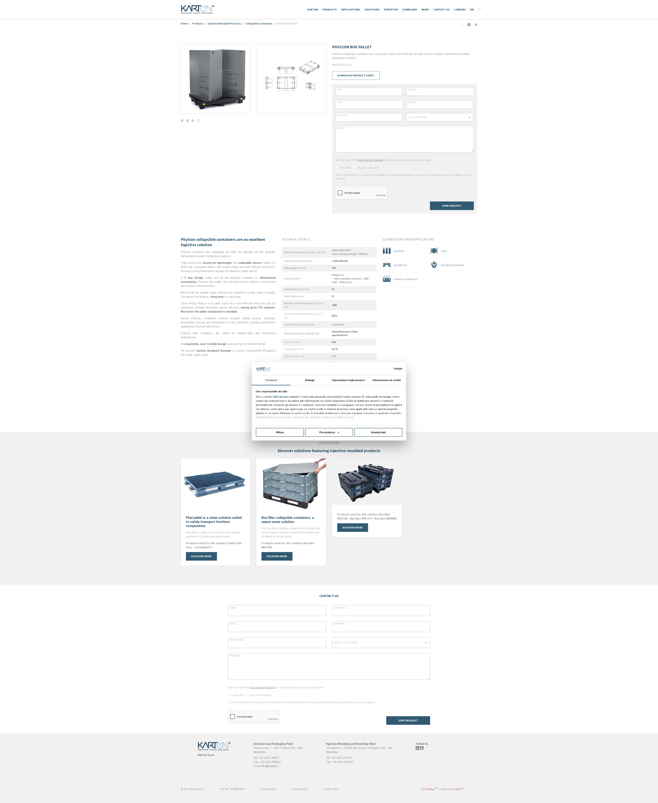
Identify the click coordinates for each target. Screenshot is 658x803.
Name (340, 90)
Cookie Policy (331, 789)
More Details (341, 65)
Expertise (391, 9)
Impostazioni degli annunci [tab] (348, 380)
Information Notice (370, 160)
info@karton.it (269, 766)
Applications (350, 9)
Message (341, 128)
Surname (412, 90)
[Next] (475, 24)
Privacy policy (268, 789)
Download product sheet (355, 75)
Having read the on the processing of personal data (383, 160)
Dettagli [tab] (309, 380)
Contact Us (441, 9)
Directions (260, 752)
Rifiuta (280, 432)
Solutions (372, 9)
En (472, 9)
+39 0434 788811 (269, 758)
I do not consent (367, 167)
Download (410, 9)
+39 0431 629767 (341, 758)
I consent (344, 167)
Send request (452, 205)
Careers (460, 9)
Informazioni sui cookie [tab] (387, 380)
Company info (300, 789)
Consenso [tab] (271, 380)
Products (329, 9)
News (425, 9)
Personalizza (327, 432)
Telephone (343, 115)
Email (340, 102)
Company (412, 102)
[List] (469, 24)
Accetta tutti (378, 432)
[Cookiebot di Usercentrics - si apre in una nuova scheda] (387, 368)
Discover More (201, 556)
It (479, 9)
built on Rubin (452, 789)
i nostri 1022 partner (276, 396)
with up (429, 789)
